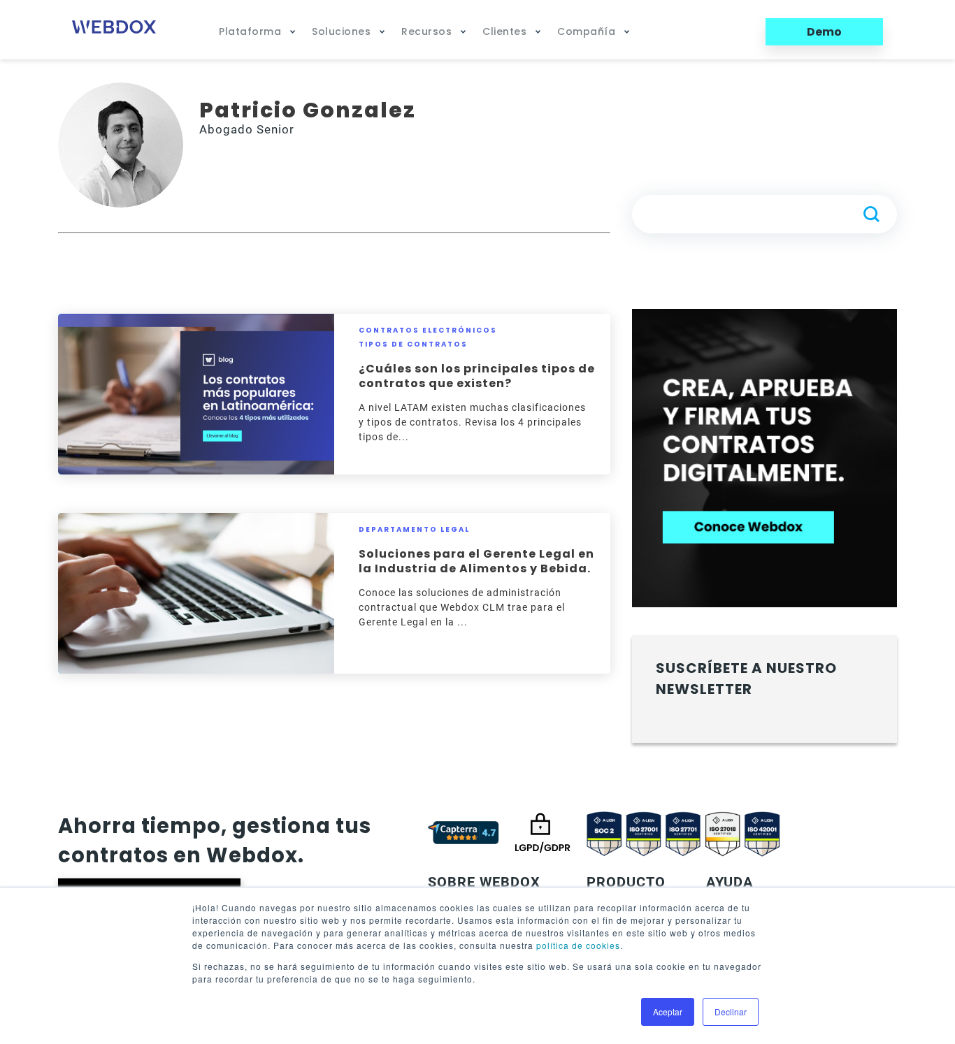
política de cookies (578, 945)
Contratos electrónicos (428, 330)
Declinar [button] (731, 1011)
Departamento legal (414, 529)
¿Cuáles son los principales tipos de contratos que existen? (477, 376)
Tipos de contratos (413, 344)
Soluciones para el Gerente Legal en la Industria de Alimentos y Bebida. (476, 561)
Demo (824, 32)
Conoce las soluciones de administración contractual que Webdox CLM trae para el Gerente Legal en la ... (462, 607)
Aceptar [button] (667, 1011)
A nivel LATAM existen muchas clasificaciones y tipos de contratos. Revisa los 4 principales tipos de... (472, 422)
